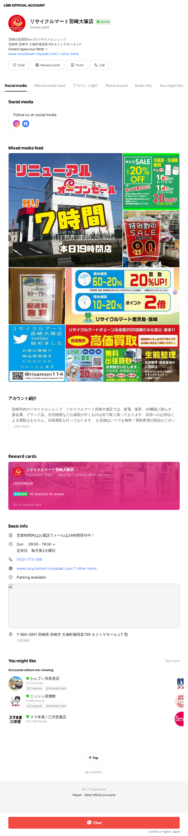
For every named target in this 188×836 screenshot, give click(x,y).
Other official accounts (100, 795)
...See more (20, 426)
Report (77, 795)
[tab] (16, 86)
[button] (47, 65)
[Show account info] (103, 22)
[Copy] (126, 634)
